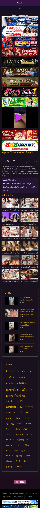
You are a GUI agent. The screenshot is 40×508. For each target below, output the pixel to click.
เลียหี (25, 461)
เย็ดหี (18, 461)
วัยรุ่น (29, 183)
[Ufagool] (20, 31)
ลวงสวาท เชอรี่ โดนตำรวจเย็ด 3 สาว (14, 210)
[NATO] (20, 72)
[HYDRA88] (20, 52)
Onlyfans (12, 371)
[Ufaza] (20, 42)
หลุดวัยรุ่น (23, 187)
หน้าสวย (20, 440)
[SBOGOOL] (20, 21)
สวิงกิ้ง (26, 429)
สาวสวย (9, 434)
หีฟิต (35, 187)
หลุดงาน (9, 445)
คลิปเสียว (10, 401)
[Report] (14, 161)
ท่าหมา (18, 418)
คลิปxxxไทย (12, 389)
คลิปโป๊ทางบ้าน (10, 180)
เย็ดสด (9, 461)
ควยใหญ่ (29, 406)
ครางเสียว (10, 383)
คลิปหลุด (8, 183)
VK (23, 371)
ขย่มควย (21, 377)
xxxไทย (10, 377)
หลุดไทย (18, 445)
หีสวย (8, 450)
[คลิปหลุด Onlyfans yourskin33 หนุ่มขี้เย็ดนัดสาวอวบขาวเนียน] (11, 301)
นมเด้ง (27, 418)
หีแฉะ (16, 450)
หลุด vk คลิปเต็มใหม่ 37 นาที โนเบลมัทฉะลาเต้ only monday (27, 311)
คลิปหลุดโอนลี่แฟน (15, 395)
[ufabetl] (20, 82)
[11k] (20, 62)
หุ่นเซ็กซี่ (9, 455)
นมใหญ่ (10, 423)
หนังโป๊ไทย (10, 439)
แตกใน (9, 466)
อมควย (19, 455)
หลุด (29, 440)
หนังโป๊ (29, 434)
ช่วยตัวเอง (16, 183)
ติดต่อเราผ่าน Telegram (20, 15)
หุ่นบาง (5, 190)
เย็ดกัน (28, 455)
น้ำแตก (28, 423)
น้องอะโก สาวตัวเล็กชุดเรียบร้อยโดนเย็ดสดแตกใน (18, 253)
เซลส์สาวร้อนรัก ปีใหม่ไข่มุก (11, 282)
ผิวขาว (9, 429)
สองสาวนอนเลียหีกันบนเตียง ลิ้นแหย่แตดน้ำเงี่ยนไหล (19, 224)
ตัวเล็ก (9, 418)
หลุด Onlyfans (7, 497)
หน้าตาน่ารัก (14, 187)
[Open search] (20, 8)
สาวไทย (19, 434)
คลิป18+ (21, 383)
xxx (31, 371)
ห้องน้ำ (29, 187)
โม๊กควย (19, 466)
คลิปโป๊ (19, 401)
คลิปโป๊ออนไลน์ (14, 406)
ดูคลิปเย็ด (23, 412)
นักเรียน (23, 183)
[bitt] (20, 92)
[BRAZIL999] (20, 102)
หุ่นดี (23, 450)
